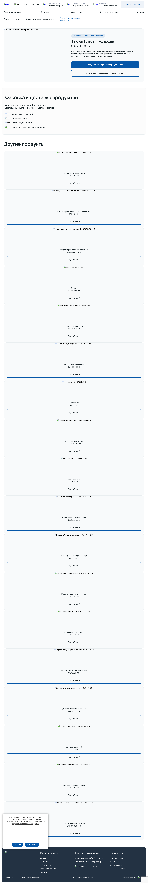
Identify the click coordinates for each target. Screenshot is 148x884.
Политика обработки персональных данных (22, 877)
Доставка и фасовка (109, 12)
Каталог (43, 858)
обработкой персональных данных (25, 824)
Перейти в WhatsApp (108, 5)
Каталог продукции (12, 12)
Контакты (140, 12)
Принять (17, 844)
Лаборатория (76, 12)
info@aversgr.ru (56, 5)
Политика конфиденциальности (80, 877)
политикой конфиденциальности (31, 821)
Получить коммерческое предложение (105, 64)
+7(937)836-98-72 (81, 5)
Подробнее (73, 183)
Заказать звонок (132, 4)
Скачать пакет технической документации (103, 73)
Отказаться (32, 844)
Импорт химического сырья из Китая (88, 36)
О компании (46, 12)
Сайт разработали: (129, 877)
